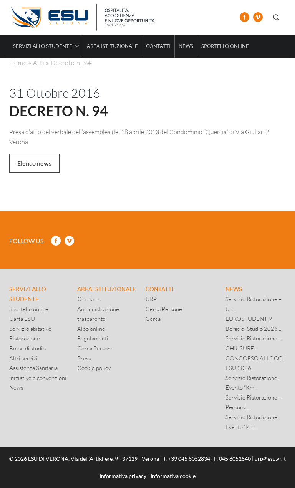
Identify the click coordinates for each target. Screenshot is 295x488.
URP (151, 298)
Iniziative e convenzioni (37, 377)
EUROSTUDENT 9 (248, 318)
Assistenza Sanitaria (33, 367)
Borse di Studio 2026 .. (253, 328)
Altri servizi (23, 358)
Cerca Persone (95, 348)
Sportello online (225, 46)
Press (84, 358)
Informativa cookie (173, 476)
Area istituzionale (112, 46)
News (186, 46)
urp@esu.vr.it (270, 458)
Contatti (158, 46)
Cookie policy (94, 367)
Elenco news (34, 163)
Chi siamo (89, 298)
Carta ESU (22, 318)
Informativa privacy (122, 476)
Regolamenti (92, 338)
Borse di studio (27, 348)
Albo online (91, 328)
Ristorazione (24, 338)
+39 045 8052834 (189, 458)
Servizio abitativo (30, 328)
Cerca (153, 318)
